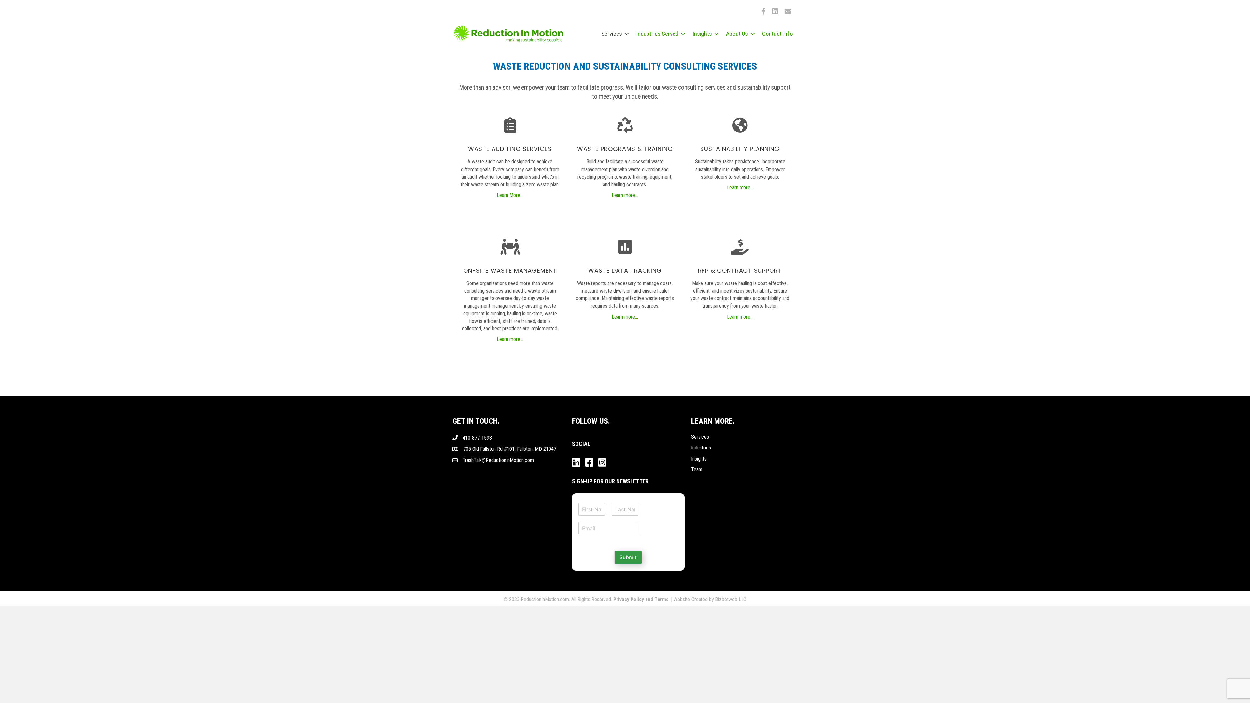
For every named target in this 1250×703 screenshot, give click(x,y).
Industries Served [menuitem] (657, 33)
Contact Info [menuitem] (777, 33)
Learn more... (625, 195)
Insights (699, 459)
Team (696, 469)
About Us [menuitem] (737, 33)
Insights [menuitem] (702, 33)
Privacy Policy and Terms (641, 599)
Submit (628, 557)
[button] (626, 33)
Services (700, 437)
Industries (701, 448)
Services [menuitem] (611, 33)
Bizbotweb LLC (730, 599)
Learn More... (510, 195)
